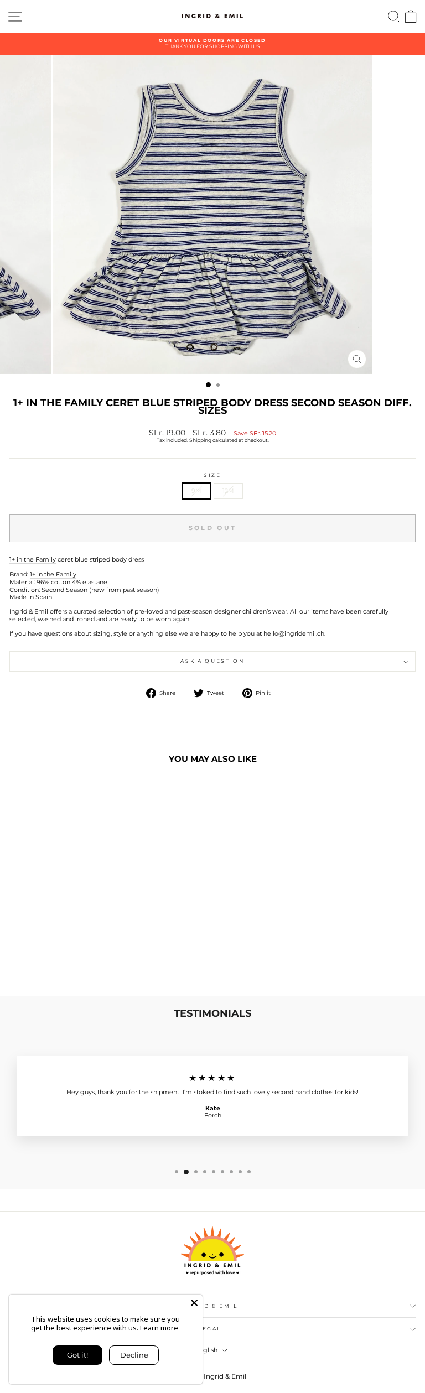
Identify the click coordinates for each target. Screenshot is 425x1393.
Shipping (200, 440)
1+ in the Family (32, 559)
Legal (209, 1329)
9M (196, 491)
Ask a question (212, 661)
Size (212, 475)
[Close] (194, 1302)
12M (228, 491)
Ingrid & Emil (209, 1306)
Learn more (159, 1328)
